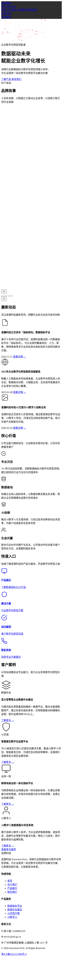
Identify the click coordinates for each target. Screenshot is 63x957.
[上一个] (4, 291)
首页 (3, 10)
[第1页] (2, 295)
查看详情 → (19, 356)
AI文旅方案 (13, 913)
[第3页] (8, 295)
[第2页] (5, 295)
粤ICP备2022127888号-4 (14, 954)
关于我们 (12, 10)
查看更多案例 (8, 849)
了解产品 (6, 79)
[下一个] (4, 299)
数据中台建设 (14, 909)
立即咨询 (6, 13)
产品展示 (22, 10)
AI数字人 (12, 917)
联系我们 (32, 10)
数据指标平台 (14, 906)
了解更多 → (7, 720)
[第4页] (11, 295)
